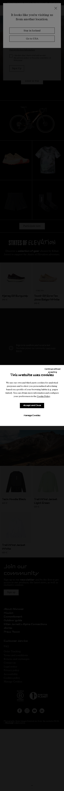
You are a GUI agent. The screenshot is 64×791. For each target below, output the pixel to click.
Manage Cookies (32, 416)
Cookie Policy (43, 396)
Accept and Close (32, 405)
